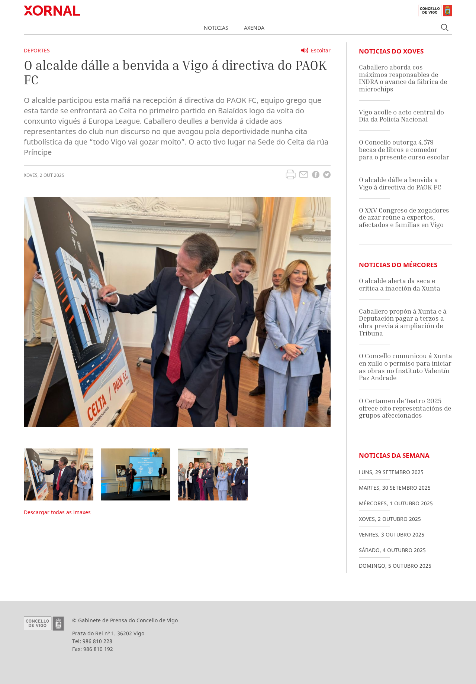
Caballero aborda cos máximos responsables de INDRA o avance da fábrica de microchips (403, 78)
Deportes (37, 50)
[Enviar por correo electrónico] (303, 175)
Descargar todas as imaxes (57, 512)
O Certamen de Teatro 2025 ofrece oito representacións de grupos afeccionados (405, 408)
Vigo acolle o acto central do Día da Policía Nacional (401, 115)
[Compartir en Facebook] (315, 175)
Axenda (254, 27)
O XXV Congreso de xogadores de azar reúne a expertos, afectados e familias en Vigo (404, 217)
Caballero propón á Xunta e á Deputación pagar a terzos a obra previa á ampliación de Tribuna (403, 322)
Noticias (216, 27)
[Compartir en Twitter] (327, 175)
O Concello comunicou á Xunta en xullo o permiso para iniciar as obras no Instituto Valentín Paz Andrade (405, 367)
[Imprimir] (291, 175)
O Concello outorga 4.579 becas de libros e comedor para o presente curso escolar (404, 149)
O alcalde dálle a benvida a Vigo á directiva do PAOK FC (400, 183)
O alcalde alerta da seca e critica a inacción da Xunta (399, 284)
